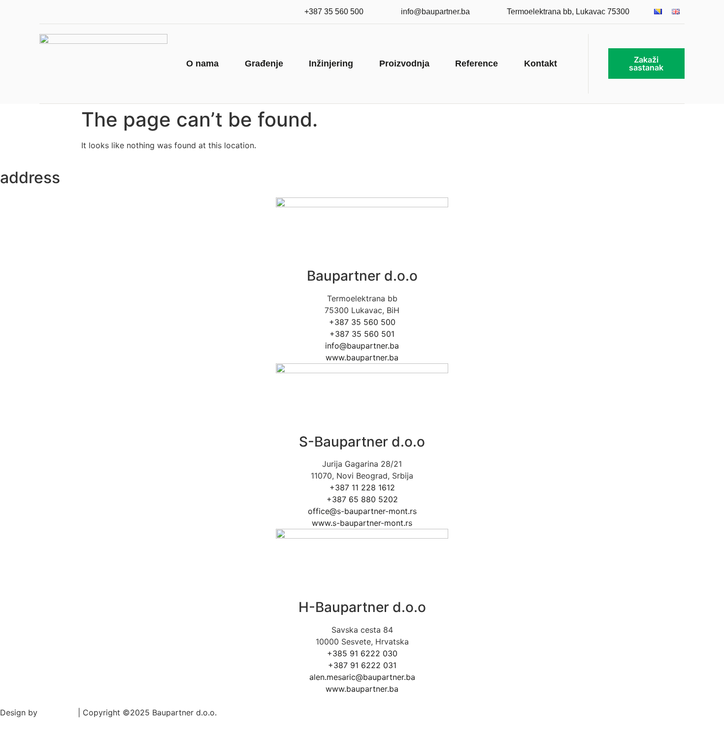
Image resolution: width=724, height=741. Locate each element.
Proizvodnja (404, 63)
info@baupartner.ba (362, 346)
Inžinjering (331, 63)
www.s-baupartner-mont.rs (362, 523)
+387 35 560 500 (362, 322)
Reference (476, 63)
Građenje (264, 63)
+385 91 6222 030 (362, 653)
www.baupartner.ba (362, 357)
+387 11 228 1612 (362, 487)
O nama (202, 63)
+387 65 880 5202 (362, 499)
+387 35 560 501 (362, 334)
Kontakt (540, 63)
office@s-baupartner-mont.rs (362, 511)
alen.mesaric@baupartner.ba (362, 677)
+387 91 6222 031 (362, 665)
